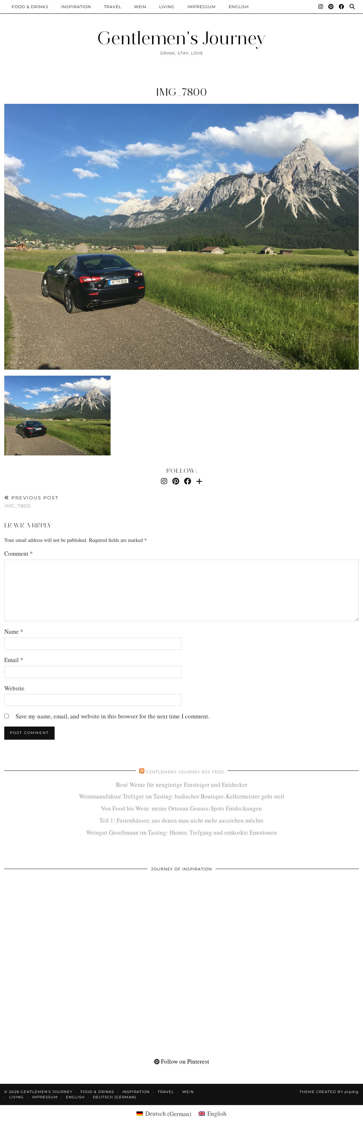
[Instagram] (320, 6)
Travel (112, 6)
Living (167, 6)
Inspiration (76, 6)
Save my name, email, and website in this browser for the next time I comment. (113, 716)
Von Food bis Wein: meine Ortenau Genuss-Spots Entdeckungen (181, 808)
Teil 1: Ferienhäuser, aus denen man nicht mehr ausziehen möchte (181, 820)
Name (13, 631)
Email (13, 660)
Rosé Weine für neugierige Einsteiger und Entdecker (181, 784)
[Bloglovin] (199, 481)
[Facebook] (342, 6)
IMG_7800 (181, 92)
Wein (140, 6)
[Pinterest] (331, 6)
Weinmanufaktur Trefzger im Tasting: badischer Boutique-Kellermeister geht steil (181, 796)
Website (14, 688)
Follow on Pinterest (184, 1061)
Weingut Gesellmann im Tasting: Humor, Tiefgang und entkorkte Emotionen (181, 832)
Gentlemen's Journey (181, 38)
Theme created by (329, 1091)
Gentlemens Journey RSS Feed (185, 771)
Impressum (202, 6)
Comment (18, 553)
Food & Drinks (30, 6)
